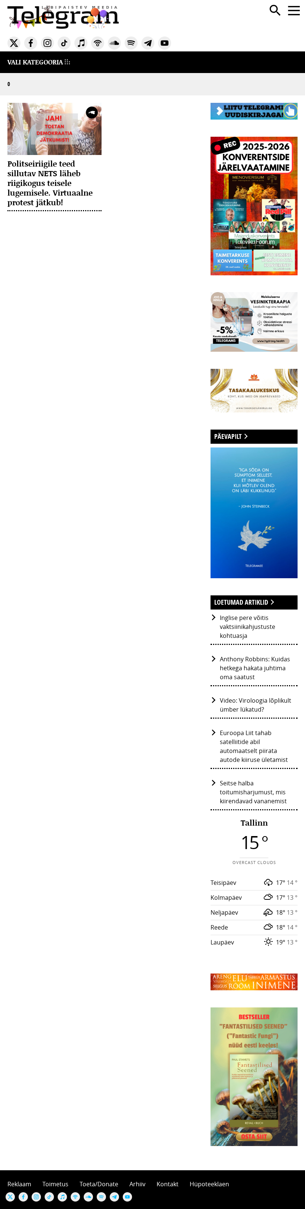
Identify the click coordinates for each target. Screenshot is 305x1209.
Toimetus (55, 1184)
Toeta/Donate (99, 1184)
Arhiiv (137, 1184)
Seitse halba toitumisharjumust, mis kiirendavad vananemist (253, 792)
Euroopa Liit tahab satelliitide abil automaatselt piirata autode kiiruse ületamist (254, 746)
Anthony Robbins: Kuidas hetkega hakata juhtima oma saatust (255, 668)
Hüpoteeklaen (209, 1184)
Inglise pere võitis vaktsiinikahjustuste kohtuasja (247, 627)
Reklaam (19, 1184)
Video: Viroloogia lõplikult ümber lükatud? (255, 704)
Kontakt (168, 1184)
